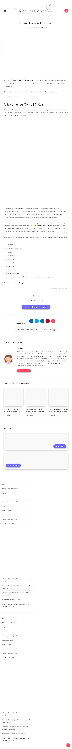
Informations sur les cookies (10, 514)
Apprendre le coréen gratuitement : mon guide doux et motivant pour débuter (17, 587)
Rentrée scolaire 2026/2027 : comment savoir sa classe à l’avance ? (13, 411)
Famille (37, 296)
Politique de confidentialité (10, 488)
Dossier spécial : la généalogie (10, 501)
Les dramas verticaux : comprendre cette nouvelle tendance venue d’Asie (16, 594)
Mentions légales (6, 510)
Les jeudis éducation (8, 506)
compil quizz (40, 300)
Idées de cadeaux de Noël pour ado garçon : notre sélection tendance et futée (58, 411)
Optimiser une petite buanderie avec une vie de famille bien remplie (15, 605)
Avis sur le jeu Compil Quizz (16, 97)
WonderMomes (21, 348)
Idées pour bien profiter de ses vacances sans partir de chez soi (16, 580)
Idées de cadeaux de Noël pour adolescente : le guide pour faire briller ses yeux (35, 411)
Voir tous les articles (24, 370)
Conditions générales (8, 523)
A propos (4, 493)
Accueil (4, 484)
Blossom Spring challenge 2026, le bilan (13, 599)
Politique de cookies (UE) (9, 519)
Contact (4, 497)
